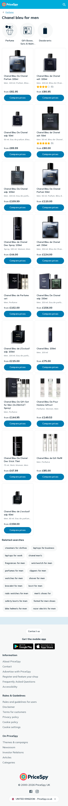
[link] (17, 75)
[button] (34, 631)
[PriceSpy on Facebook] (31, 791)
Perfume (10, 12)
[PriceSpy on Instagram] (37, 791)
